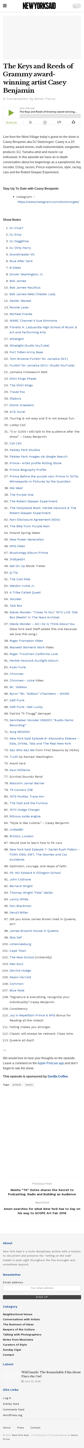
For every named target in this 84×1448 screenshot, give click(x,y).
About (7, 1427)
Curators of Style (15, 1344)
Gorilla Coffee (58, 1076)
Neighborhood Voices (17, 1314)
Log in (7, 1398)
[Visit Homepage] (39, 6)
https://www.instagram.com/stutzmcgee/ (48, 202)
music (29, 1084)
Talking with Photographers (22, 1334)
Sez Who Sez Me (22, 750)
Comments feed (13, 1409)
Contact (8, 1354)
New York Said (20, 1435)
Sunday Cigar (12, 1349)
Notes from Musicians (18, 1339)
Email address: (13, 1282)
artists (17, 1084)
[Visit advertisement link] (42, 1133)
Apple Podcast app (51, 1063)
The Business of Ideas (18, 1324)
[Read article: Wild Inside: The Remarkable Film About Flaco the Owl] (11, 1375)
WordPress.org (12, 1415)
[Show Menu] (5, 6)
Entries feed (11, 1403)
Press (20, 1427)
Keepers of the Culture (19, 1329)
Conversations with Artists (21, 1319)
